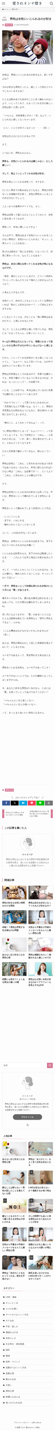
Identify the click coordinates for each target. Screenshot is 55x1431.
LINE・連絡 (11, 1297)
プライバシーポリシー (22, 1422)
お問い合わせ (36, 1422)
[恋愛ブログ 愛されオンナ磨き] (27, 3)
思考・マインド (13, 1362)
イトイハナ (27, 854)
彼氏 (8, 1350)
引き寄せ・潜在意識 (15, 1344)
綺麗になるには (13, 1397)
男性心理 (9, 25)
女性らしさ (11, 1338)
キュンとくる (12, 1303)
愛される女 (11, 1379)
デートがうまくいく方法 (17, 1315)
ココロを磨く (12, 1309)
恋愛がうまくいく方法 (16, 1367)
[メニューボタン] (3, 3)
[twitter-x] (27, 1125)
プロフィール (27, 1117)
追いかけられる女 (14, 1403)
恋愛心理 (10, 1373)
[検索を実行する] (50, 1065)
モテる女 (10, 1321)
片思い (9, 1385)
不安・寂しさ (12, 1326)
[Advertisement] (27, 752)
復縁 (8, 1356)
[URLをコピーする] (49, 803)
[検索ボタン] (51, 3)
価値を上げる (12, 1332)
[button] (6, 803)
